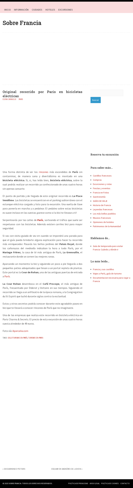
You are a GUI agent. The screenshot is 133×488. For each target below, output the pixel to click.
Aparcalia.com (20, 330)
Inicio (7, 9)
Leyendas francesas (103, 209)
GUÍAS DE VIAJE (100, 201)
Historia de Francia (102, 205)
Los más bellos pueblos (104, 213)
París (40, 220)
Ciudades (37, 9)
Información (21, 9)
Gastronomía (99, 196)
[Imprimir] (4, 345)
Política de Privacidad (78, 483)
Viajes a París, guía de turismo (107, 273)
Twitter (120, 9)
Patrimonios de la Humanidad (107, 226)
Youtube (127, 9)
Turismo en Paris (35, 338)
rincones (43, 172)
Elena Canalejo (9, 99)
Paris (21, 99)
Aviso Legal (95, 483)
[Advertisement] (66, 58)
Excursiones (65, 9)
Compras (97, 179)
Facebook (114, 9)
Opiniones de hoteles (103, 222)
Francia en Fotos (101, 192)
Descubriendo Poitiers (14, 469)
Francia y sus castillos (103, 269)
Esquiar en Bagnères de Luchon (66, 469)
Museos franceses (102, 217)
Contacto (125, 483)
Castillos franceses (102, 175)
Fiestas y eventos (101, 188)
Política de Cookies (110, 483)
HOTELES (50, 9)
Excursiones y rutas (102, 184)
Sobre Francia (22, 23)
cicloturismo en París (17, 338)
